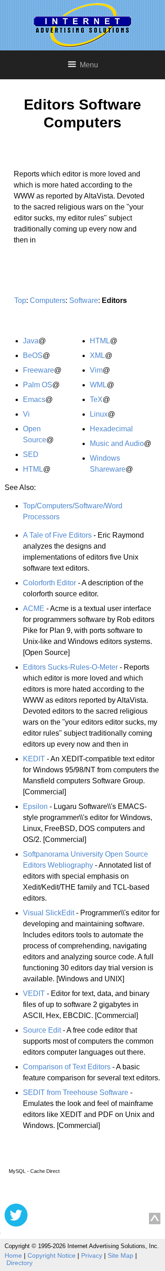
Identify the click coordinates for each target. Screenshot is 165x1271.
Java (30, 341)
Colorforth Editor (49, 583)
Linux (99, 414)
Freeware (38, 370)
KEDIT (34, 759)
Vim (96, 370)
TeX (96, 399)
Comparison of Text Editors (66, 1067)
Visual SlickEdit (48, 913)
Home (13, 1255)
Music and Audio (117, 443)
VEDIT (34, 993)
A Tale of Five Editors (57, 535)
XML (97, 355)
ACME (33, 608)
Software (83, 300)
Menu (89, 65)
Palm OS (37, 385)
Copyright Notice (52, 1255)
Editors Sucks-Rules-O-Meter (70, 667)
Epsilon (35, 806)
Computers (48, 300)
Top (20, 300)
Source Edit (42, 1030)
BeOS (33, 355)
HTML (33, 469)
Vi (26, 414)
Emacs (34, 399)
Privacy (91, 1255)
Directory (19, 1262)
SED (30, 454)
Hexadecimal (111, 429)
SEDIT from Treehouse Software (75, 1092)
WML (98, 385)
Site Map (120, 1255)
